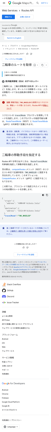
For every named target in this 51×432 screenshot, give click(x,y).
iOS (3, 343)
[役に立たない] (31, 54)
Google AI (5, 406)
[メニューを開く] (3, 3)
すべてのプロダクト (9, 410)
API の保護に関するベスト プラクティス (17, 324)
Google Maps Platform (29, 46)
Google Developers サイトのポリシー (26, 270)
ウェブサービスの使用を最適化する (16, 328)
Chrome (5, 394)
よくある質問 (7, 316)
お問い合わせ (25, 17)
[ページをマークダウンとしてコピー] (42, 65)
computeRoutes (19, 169)
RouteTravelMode (13, 121)
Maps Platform (28, 3)
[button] (20, 81)
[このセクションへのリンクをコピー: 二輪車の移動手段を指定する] (43, 155)
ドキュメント (10, 49)
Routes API (27, 10)
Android (5, 339)
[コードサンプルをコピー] (47, 195)
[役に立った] (27, 54)
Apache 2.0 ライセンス (22, 267)
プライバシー (16, 420)
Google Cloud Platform (11, 402)
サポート (5, 370)
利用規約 (5, 374)
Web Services (9, 10)
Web (3, 347)
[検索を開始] (37, 3)
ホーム (4, 46)
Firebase (5, 398)
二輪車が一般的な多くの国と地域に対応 (25, 231)
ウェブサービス (8, 351)
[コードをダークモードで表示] (43, 195)
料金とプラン (7, 362)
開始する (8, 17)
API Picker (6, 320)
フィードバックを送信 (13, 59)
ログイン (44, 3)
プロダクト (14, 46)
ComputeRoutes (9, 178)
